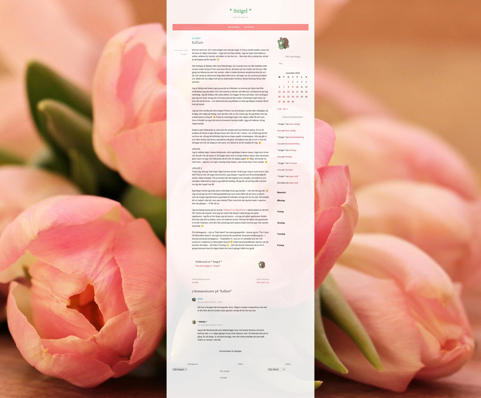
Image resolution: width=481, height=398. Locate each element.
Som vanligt (294, 124)
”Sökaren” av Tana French (234, 210)
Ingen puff (293, 176)
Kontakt (250, 27)
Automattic (264, 393)
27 (279, 102)
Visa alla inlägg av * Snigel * (208, 266)
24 (297, 97)
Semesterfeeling (296, 137)
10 (297, 87)
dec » (285, 109)
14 (284, 92)
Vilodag (292, 150)
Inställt (201, 281)
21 (284, 97)
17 (297, 92)
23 (293, 97)
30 (293, 102)
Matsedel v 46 (263, 281)
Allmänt (196, 38)
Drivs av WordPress (222, 393)
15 (288, 92)
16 (293, 92)
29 (288, 102)
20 (279, 97)
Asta (200, 299)
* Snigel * (240, 11)
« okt (279, 109)
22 (288, 97)
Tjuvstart (293, 163)
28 (284, 102)
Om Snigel (234, 27)
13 (279, 92)
